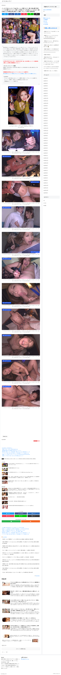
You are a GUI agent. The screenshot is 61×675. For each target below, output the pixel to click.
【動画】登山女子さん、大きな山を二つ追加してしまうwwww (51, 58)
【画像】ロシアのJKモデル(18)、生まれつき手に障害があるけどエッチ (12, 455)
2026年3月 (46, 90)
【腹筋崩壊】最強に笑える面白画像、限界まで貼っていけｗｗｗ (11, 450)
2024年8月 (46, 138)
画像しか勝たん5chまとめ (51, 28)
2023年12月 (46, 158)
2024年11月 (46, 130)
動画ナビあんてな (46, 18)
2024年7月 (46, 140)
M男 (5, 458)
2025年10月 (46, 103)
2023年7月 (46, 170)
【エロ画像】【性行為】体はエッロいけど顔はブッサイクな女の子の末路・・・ (14, 527)
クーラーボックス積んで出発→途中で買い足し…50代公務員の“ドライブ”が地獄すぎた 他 (15, 453)
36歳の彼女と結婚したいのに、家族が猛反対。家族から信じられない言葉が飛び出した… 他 (15, 451)
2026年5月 (46, 85)
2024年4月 (46, 148)
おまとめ (45, 21)
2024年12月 (46, 128)
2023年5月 (46, 175)
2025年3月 (46, 120)
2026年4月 (46, 88)
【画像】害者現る (47, 54)
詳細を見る (5, 436)
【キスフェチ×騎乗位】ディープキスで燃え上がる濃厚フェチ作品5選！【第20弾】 (18, 557)
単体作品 (25, 458)
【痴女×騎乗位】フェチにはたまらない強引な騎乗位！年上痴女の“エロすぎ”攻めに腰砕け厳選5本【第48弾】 (20, 569)
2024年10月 (46, 133)
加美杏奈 (21, 458)
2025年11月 (46, 100)
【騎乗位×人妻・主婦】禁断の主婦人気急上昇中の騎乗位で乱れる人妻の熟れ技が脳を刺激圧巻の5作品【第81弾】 (21, 564)
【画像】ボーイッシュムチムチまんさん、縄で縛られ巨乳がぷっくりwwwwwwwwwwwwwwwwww (51, 37)
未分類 (45, 205)
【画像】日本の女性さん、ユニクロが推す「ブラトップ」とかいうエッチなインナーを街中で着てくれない (51, 63)
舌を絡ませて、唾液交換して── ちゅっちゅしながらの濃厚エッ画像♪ (12, 531)
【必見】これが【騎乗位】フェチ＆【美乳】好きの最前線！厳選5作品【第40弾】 (18, 539)
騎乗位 (35, 458)
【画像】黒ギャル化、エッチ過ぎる (50, 70)
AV (44, 200)
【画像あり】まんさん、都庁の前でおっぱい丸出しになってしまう (51, 42)
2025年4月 (46, 118)
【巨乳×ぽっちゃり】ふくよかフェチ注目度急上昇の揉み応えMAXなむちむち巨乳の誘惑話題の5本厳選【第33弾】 (20, 560)
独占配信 (28, 458)
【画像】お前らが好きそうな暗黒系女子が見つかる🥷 (51, 46)
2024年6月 (46, 143)
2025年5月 (46, 115)
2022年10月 (46, 190)
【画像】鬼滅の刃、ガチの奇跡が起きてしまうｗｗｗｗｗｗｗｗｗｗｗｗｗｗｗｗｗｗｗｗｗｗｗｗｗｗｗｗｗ (51, 51)
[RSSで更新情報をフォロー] (30, 521)
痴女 (31, 458)
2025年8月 (46, 108)
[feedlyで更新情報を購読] (11, 521)
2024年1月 (46, 155)
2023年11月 (46, 160)
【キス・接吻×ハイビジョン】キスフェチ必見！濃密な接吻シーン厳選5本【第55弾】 (18, 550)
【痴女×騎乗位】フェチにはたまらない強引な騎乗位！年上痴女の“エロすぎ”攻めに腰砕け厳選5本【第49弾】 (20, 542)
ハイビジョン (16, 458)
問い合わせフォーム (25, 659)
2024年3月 (46, 150)
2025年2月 (46, 123)
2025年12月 (46, 98)
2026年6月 (46, 83)
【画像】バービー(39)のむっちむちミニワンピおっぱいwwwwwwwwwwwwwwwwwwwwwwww (16, 454)
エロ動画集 (45, 19)
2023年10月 (46, 163)
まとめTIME (45, 24)
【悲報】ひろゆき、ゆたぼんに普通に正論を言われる (10, 449)
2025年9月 (46, 105)
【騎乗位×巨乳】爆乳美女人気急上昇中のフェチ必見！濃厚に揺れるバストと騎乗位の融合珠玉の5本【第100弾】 (21, 547)
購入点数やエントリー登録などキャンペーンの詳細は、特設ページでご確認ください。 (20, 73)
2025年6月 (46, 113)
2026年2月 (46, 93)
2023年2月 (46, 180)
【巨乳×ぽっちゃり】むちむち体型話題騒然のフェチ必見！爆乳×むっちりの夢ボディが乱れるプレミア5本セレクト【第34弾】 (20, 553)
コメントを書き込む (21, 648)
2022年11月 (46, 187)
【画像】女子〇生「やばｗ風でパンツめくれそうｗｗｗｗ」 (51, 32)
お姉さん (9, 458)
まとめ (45, 203)
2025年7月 (46, 110)
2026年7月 (46, 80)
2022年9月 (46, 192)
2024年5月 (46, 145)
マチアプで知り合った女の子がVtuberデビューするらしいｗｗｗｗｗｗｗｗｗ (51, 67)
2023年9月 (46, 165)
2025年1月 (46, 125)
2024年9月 (46, 135)
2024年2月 (46, 153)
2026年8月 (46, 78)
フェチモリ (5, 537)
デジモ (12, 458)
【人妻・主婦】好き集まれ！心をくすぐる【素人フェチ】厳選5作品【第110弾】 (17, 572)
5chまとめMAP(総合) (47, 9)
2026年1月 (46, 95)
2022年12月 (46, 185)
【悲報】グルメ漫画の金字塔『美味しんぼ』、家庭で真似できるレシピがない (13, 530)
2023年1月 (46, 182)
